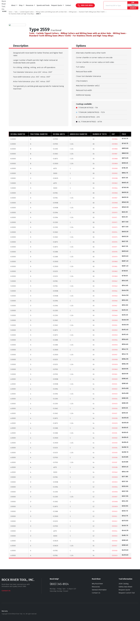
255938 (114, 467)
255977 (114, 247)
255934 (114, 448)
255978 (114, 252)
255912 (114, 521)
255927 (114, 413)
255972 (114, 222)
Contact (68, 5)
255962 (114, 183)
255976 (114, 242)
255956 (115, 350)
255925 (114, 404)
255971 (114, 217)
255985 (115, 144)
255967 (114, 198)
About (13, 5)
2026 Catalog (124, 584)
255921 (114, 384)
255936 (114, 457)
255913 (114, 526)
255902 (114, 482)
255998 (115, 178)
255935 (114, 453)
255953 (114, 335)
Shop (21, 5)
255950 (115, 320)
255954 (114, 340)
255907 (114, 497)
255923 (114, 394)
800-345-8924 (87, 5)
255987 (114, 154)
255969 (115, 208)
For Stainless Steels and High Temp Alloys (21, 14)
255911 (114, 516)
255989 (115, 164)
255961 (114, 374)
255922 (114, 389)
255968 (115, 203)
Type (133, 5)
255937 (114, 462)
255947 (114, 306)
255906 (115, 492)
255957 (114, 355)
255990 (115, 168)
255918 (114, 551)
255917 (114, 546)
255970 (114, 212)
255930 (114, 428)
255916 (114, 541)
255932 (114, 438)
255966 (115, 193)
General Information (99, 590)
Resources (29, 5)
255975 (114, 237)
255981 (114, 266)
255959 (115, 364)
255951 (114, 325)
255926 (114, 408)
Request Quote (56, 5)
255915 (114, 536)
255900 (115, 477)
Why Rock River (97, 584)
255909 (115, 506)
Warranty (5, 611)
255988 (115, 159)
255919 (114, 555)
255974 (114, 232)
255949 (114, 315)
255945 (114, 296)
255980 (115, 261)
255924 (114, 399)
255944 (114, 291)
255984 (114, 139)
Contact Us (6, 591)
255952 (114, 330)
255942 (114, 281)
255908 (115, 502)
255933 (114, 443)
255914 (114, 531)
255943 (114, 286)
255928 (114, 418)
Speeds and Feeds (43, 5)
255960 (115, 369)
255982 (114, 271)
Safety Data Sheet (125, 587)
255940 (114, 472)
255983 (114, 276)
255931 (114, 433)
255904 (114, 487)
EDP (132, 2)
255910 (114, 511)
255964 (114, 188)
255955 (115, 345)
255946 (114, 301)
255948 (114, 310)
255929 (114, 423)
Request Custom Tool (127, 593)
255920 (114, 379)
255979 (114, 257)
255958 (115, 359)
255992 (114, 173)
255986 (115, 149)
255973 (114, 227)
